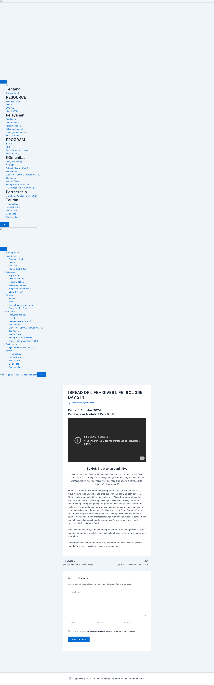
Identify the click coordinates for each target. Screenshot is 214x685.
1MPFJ (12, 298)
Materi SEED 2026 (17, 269)
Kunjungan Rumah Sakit (20, 288)
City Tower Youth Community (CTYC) (26, 328)
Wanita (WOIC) (16, 334)
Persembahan (15, 367)
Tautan (9, 350)
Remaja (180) (15, 324)
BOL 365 (13, 265)
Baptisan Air (14, 275)
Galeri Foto (14, 364)
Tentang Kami (12, 252)
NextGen (13, 318)
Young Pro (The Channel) (20, 337)
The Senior (14, 331)
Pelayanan (10, 272)
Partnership (11, 344)
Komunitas (11, 311)
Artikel (12, 262)
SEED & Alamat (16, 292)
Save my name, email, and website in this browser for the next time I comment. (103, 631)
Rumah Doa (14, 360)
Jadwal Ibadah (16, 357)
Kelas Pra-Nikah (16, 282)
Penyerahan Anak (17, 278)
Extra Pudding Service (19, 308)
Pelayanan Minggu (17, 315)
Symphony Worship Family (21, 347)
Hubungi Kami (15, 354)
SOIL (11, 301)
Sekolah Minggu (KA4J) (20, 321)
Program (10, 295)
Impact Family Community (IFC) (24, 341)
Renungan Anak (16, 259)
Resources (11, 256)
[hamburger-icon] (3, 82)
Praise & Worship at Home (21, 305)
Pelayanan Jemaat (17, 285)
